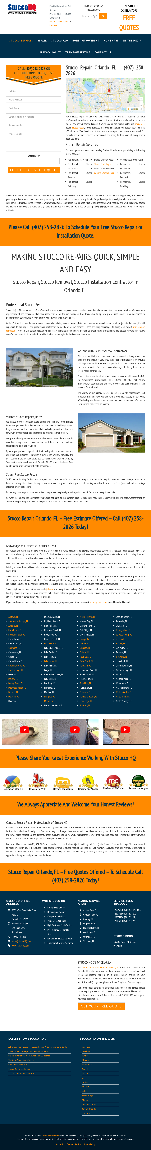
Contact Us (103, 52)
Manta (85, 1100)
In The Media (132, 40)
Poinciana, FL (85, 692)
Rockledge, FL (86, 701)
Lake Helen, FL (51, 661)
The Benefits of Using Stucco (21, 1060)
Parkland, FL (85, 665)
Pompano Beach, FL (88, 696)
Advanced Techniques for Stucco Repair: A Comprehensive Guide (37, 1047)
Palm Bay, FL (85, 656)
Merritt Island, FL (87, 617)
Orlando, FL (139, 124)
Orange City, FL (87, 639)
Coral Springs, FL (15, 670)
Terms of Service (74, 1144)
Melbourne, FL (50, 701)
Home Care (111, 40)
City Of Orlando (89, 1109)
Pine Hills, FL (85, 683)
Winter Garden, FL (124, 692)
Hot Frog (86, 1113)
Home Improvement (86, 40)
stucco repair (77, 127)
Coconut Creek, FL (16, 665)
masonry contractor (98, 602)
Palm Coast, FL (86, 661)
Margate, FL (49, 696)
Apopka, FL (13, 625)
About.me (86, 1086)
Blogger (85, 1060)
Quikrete (49, 589)
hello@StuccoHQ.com (21, 941)
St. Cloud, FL (121, 639)
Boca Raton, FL (15, 630)
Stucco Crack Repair (103, 164)
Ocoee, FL (84, 643)
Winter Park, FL (122, 696)
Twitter (85, 1055)
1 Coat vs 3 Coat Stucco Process (22, 1073)
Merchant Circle (89, 1104)
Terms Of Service (77, 52)
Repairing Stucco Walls (18, 1064)
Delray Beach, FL (15, 683)
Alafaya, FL (13, 617)
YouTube (86, 1047)
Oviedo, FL (85, 652)
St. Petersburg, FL (124, 634)
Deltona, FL (13, 696)
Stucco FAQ (59, 40)
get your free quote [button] (101, 1006)
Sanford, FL (85, 705)
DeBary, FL (13, 678)
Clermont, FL (14, 648)
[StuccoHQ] (22, 9)
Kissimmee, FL (50, 643)
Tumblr (85, 1069)
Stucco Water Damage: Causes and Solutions (28, 1051)
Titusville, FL (121, 656)
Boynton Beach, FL (16, 634)
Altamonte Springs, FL (18, 621)
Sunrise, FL (120, 643)
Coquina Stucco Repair (104, 173)
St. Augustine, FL (123, 630)
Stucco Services (21, 40)
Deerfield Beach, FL (17, 687)
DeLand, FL (13, 692)
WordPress (87, 1064)
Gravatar (86, 1073)
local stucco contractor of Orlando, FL (100, 967)
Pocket (85, 1082)
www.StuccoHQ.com (20, 945)
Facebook (86, 1051)
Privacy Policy (50, 52)
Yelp (84, 1091)
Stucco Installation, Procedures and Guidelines (29, 1055)
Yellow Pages (88, 1095)
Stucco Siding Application (19, 1069)
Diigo (84, 1078)
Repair (42, 40)
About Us (60, 1144)
